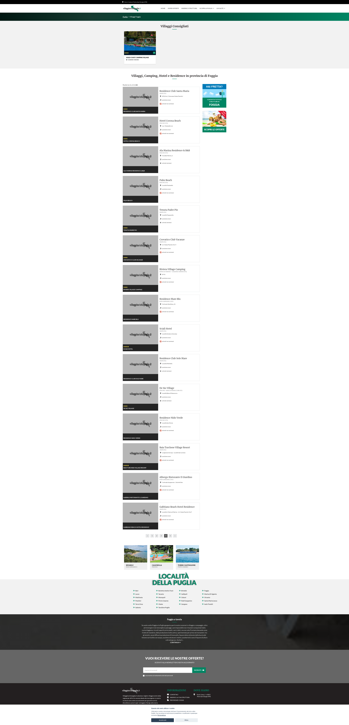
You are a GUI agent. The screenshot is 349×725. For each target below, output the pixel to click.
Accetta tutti (162, 720)
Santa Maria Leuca (210, 601)
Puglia (125, 17)
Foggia (206, 591)
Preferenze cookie (177, 700)
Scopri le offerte (214, 129)
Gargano (184, 604)
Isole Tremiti (208, 604)
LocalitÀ (220, 8)
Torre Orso (139, 604)
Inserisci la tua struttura (179, 697)
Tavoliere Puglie (164, 607)
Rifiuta (186, 720)
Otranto (207, 597)
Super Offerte (173, 8)
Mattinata (139, 597)
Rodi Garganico (186, 601)
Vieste (160, 604)
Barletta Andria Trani (165, 591)
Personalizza (162, 715)
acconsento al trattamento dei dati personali (159, 675)
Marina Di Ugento (210, 594)
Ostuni (183, 597)
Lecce (137, 594)
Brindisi (184, 591)
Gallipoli (184, 594)
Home (163, 8)
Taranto (161, 594)
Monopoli (161, 597)
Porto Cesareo (163, 601)
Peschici (138, 601)
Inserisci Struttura (189, 8)
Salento (138, 607)
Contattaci (174, 694)
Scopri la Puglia (206, 8)
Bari (136, 591)
